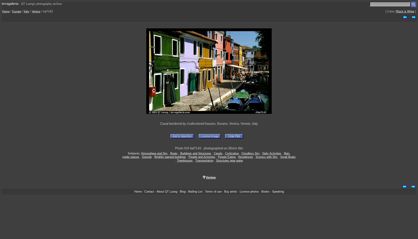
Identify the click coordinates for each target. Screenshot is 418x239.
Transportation (204, 160)
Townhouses (185, 160)
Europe (16, 11)
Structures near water (229, 160)
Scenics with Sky (267, 157)
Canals (218, 153)
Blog (182, 191)
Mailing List (195, 191)
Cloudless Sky (250, 153)
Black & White (405, 11)
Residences (245, 157)
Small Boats (288, 157)
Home (6, 11)
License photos (249, 191)
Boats (174, 153)
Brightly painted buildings (170, 157)
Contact (149, 191)
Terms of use (213, 191)
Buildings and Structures (195, 153)
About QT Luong (167, 191)
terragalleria (10, 3)
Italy (26, 11)
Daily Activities (271, 153)
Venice (36, 11)
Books (265, 191)
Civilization (232, 153)
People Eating (227, 157)
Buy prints (230, 191)
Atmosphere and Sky (154, 153)
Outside (147, 157)
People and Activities (202, 157)
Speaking (278, 191)
